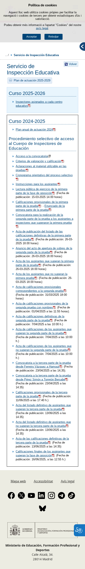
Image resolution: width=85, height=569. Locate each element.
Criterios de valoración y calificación (38, 161)
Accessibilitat (43, 481)
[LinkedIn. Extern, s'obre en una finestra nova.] (41, 495)
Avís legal (68, 481)
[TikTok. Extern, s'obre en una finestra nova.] (71, 495)
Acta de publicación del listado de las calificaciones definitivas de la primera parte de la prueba (43, 235)
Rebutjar (53, 36)
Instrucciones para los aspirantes (37, 184)
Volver (73, 64)
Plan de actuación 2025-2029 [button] (32, 80)
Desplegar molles (7, 55)
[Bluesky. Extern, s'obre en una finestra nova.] (42, 508)
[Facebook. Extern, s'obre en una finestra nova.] (11, 495)
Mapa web (18, 481)
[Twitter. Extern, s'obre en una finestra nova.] (21, 495)
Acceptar (31, 36)
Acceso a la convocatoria (32, 156)
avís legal (42, 28)
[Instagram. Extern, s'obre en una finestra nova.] (51, 495)
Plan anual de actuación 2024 (34, 129)
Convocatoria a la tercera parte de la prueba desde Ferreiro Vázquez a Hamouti (43, 364)
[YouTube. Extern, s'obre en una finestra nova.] (31, 495)
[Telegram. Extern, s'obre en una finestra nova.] (61, 495)
